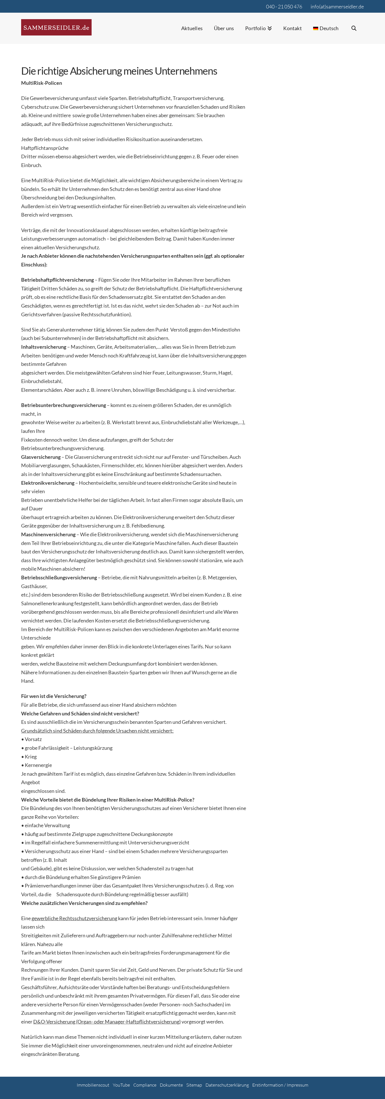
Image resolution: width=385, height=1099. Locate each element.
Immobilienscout (93, 1085)
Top (372, 1086)
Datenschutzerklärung (227, 1085)
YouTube (121, 1085)
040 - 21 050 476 (284, 6)
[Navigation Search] (354, 32)
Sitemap (194, 1085)
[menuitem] (325, 32)
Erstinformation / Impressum (280, 1085)
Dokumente (171, 1085)
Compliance (144, 1085)
